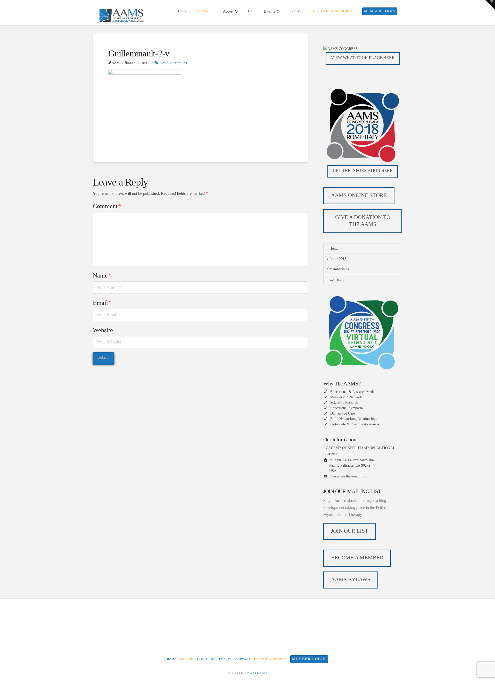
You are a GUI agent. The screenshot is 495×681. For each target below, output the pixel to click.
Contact (335, 279)
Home (333, 248)
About (202, 659)
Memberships (339, 269)
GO (213, 659)
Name (102, 275)
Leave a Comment (172, 63)
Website (103, 330)
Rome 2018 (337, 259)
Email (102, 302)
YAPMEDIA (259, 673)
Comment (107, 206)
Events (225, 659)
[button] (490, 5)
